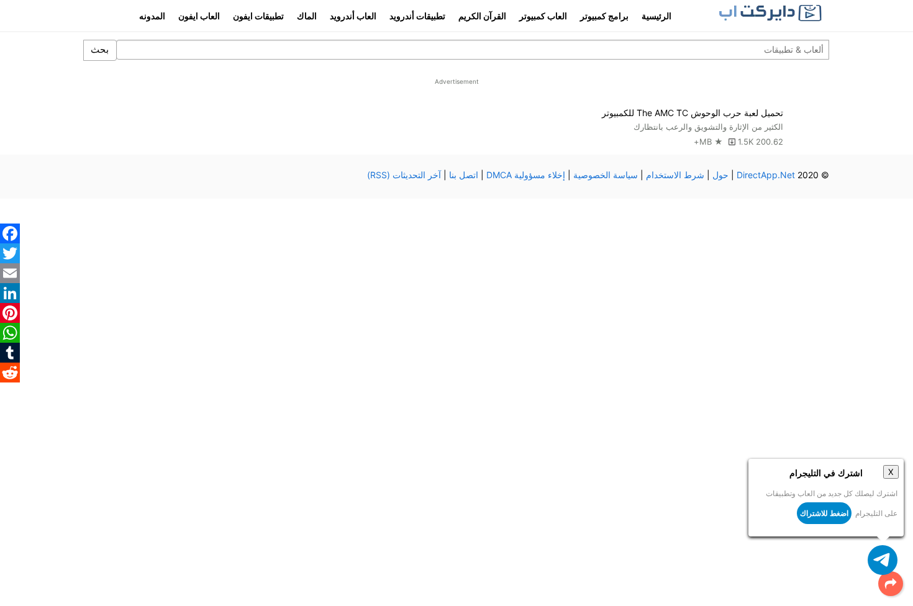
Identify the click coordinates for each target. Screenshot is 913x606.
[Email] (10, 273)
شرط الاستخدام (675, 175)
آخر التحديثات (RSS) (404, 175)
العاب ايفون (199, 16)
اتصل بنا (463, 175)
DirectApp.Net (766, 175)
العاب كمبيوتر (543, 16)
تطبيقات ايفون (258, 16)
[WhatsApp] (10, 333)
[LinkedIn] (10, 293)
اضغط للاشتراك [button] (824, 513)
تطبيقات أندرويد (417, 16)
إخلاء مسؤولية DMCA (525, 175)
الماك (307, 16)
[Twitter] (10, 253)
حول (720, 175)
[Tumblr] (10, 353)
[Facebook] (10, 233)
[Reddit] (10, 372)
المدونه (152, 16)
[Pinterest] (10, 313)
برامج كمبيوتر (604, 16)
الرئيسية (656, 16)
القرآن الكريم (482, 16)
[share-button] (890, 583)
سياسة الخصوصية (605, 175)
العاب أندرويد (353, 16)
